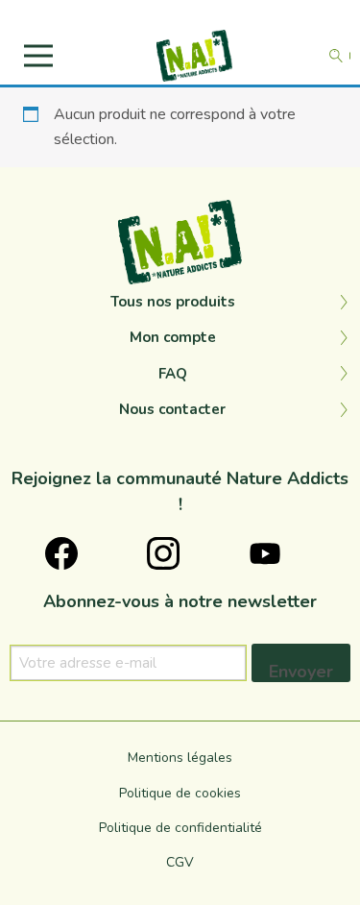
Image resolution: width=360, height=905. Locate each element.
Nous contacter (172, 409)
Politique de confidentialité (180, 828)
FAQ (172, 373)
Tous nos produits (172, 301)
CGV (180, 862)
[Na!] (194, 54)
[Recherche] (336, 55)
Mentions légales (180, 757)
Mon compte (173, 337)
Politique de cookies (180, 793)
